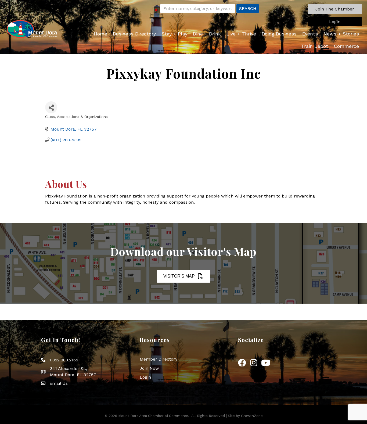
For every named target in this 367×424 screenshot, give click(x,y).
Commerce (346, 46)
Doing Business (279, 34)
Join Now (149, 368)
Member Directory (158, 359)
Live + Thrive (241, 34)
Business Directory (134, 34)
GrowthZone (252, 416)
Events (310, 34)
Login (145, 377)
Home (100, 34)
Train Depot (314, 46)
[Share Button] (51, 107)
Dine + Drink (207, 34)
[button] (335, 9)
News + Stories (341, 34)
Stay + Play (174, 34)
